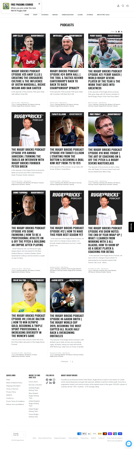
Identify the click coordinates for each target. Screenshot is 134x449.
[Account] (118, 6)
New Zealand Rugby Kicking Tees (34, 395)
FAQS (8, 380)
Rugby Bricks (20, 440)
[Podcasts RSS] (121, 31)
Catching (95, 104)
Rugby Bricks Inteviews (23, 106)
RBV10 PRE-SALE (103, 15)
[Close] (39, 3)
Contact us (10, 398)
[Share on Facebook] (119, 31)
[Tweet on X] (116, 31)
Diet (106, 104)
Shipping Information (13, 386)
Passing (37, 104)
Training (33, 106)
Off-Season (31, 104)
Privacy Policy (11, 392)
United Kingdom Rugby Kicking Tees (34, 403)
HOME (27, 15)
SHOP (35, 15)
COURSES (44, 15)
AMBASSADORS (67, 15)
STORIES (90, 15)
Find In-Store (33, 382)
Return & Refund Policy (14, 383)
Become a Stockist (35, 385)
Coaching (19, 104)
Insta (24, 182)
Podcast (14, 106)
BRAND (55, 15)
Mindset (25, 104)
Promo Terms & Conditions (15, 401)
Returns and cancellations (15, 404)
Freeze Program (71, 269)
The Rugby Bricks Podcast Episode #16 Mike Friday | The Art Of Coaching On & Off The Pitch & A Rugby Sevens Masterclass (105, 156)
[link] (21, 7)
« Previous (64, 361)
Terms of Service (12, 389)
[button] (129, 444)
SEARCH (9, 395)
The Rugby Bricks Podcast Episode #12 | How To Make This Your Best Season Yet (67, 231)
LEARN (80, 15)
